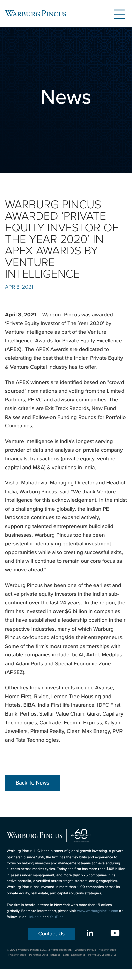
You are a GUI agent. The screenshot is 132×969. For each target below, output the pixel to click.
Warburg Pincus (35, 13)
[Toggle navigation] (117, 13)
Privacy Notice (16, 954)
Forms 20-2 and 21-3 (102, 954)
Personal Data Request (44, 954)
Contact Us (51, 934)
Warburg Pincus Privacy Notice (95, 949)
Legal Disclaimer (74, 954)
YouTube (57, 917)
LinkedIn (34, 917)
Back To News (32, 783)
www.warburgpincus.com (97, 911)
